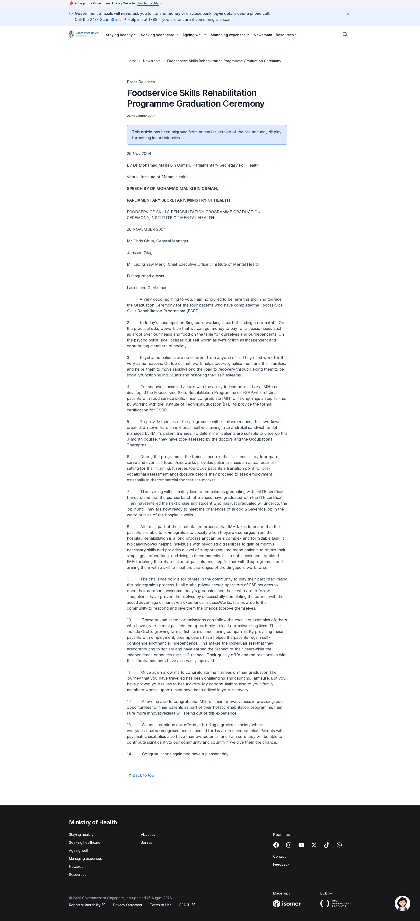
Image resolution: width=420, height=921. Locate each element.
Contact (279, 856)
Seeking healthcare (84, 842)
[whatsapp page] (339, 845)
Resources (77, 874)
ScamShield (111, 19)
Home (131, 61)
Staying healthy (81, 834)
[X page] (314, 845)
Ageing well (78, 850)
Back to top (143, 775)
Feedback (281, 864)
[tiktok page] (327, 845)
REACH (185, 905)
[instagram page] (289, 845)
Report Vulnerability (85, 905)
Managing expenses (85, 858)
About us (148, 834)
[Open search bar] (345, 34)
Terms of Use (161, 905)
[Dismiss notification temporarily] (348, 13)
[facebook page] (276, 845)
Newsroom (263, 35)
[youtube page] (301, 845)
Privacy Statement (127, 905)
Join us (146, 842)
